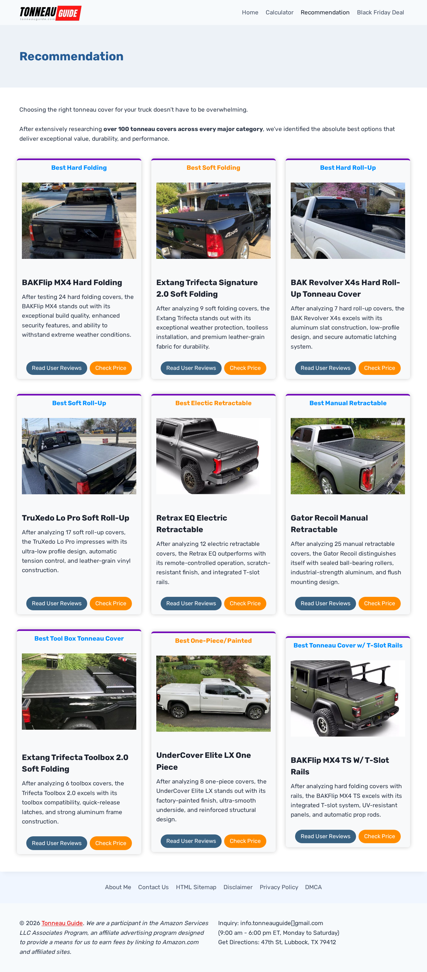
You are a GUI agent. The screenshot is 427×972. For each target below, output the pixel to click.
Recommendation (325, 12)
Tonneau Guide (62, 923)
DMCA (313, 887)
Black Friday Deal (380, 12)
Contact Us (153, 887)
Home (250, 12)
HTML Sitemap (196, 887)
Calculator (280, 12)
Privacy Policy (279, 887)
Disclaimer (238, 887)
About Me (118, 887)
